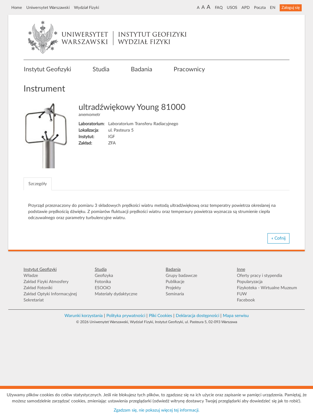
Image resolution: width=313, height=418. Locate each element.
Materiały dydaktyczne (116, 294)
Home (16, 7)
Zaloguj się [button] (291, 7)
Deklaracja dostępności (197, 316)
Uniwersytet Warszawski (48, 7)
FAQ (219, 7)
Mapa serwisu (236, 316)
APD (245, 7)
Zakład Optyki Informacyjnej (50, 294)
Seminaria (175, 294)
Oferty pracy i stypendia (259, 276)
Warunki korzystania (83, 316)
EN (272, 7)
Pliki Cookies (160, 316)
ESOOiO (103, 288)
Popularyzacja (250, 282)
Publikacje (175, 282)
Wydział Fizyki (86, 7)
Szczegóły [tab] (37, 184)
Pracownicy (189, 69)
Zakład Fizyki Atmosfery (46, 282)
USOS (232, 7)
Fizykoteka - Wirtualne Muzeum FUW (267, 291)
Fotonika (103, 282)
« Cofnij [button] (278, 238)
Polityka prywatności (125, 316)
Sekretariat (34, 300)
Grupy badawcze (181, 276)
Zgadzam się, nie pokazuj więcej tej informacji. (156, 410)
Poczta (260, 7)
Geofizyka (104, 276)
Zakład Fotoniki (38, 288)
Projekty (173, 288)
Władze (31, 276)
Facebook (246, 300)
